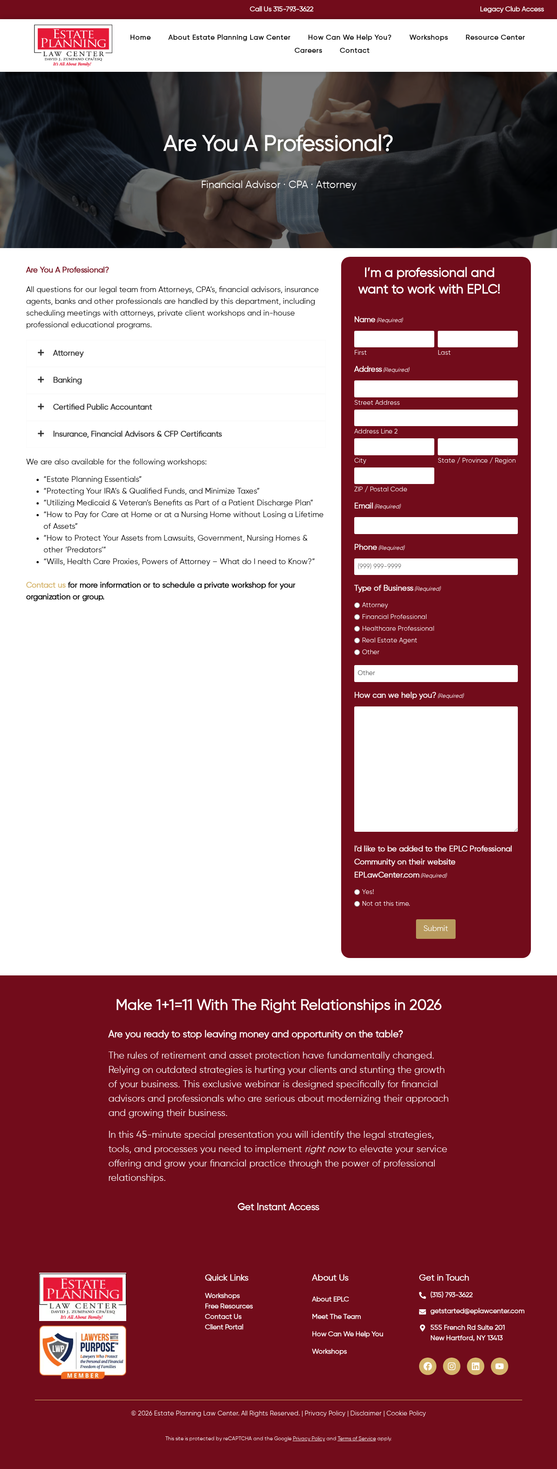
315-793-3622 (293, 9)
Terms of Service (357, 1439)
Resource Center (495, 37)
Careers (308, 50)
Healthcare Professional (398, 628)
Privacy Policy (325, 1413)
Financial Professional (394, 617)
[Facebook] (427, 1366)
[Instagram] (451, 1366)
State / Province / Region (477, 460)
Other (370, 652)
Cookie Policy (406, 1413)
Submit (435, 929)
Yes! (368, 892)
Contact (355, 50)
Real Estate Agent (389, 640)
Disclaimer (366, 1413)
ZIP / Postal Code (380, 489)
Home (140, 37)
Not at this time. (386, 904)
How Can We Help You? (350, 37)
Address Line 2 (376, 431)
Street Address (377, 403)
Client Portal (224, 1327)
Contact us (46, 585)
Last (444, 353)
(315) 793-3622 (451, 1295)
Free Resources (229, 1306)
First (360, 353)
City (360, 460)
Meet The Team (336, 1317)
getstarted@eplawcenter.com (477, 1311)
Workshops (428, 37)
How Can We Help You (347, 1334)
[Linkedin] (475, 1366)
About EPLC (330, 1299)
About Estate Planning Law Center (229, 37)
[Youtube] (499, 1366)
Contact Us (223, 1317)
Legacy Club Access (512, 9)
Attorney (375, 605)
